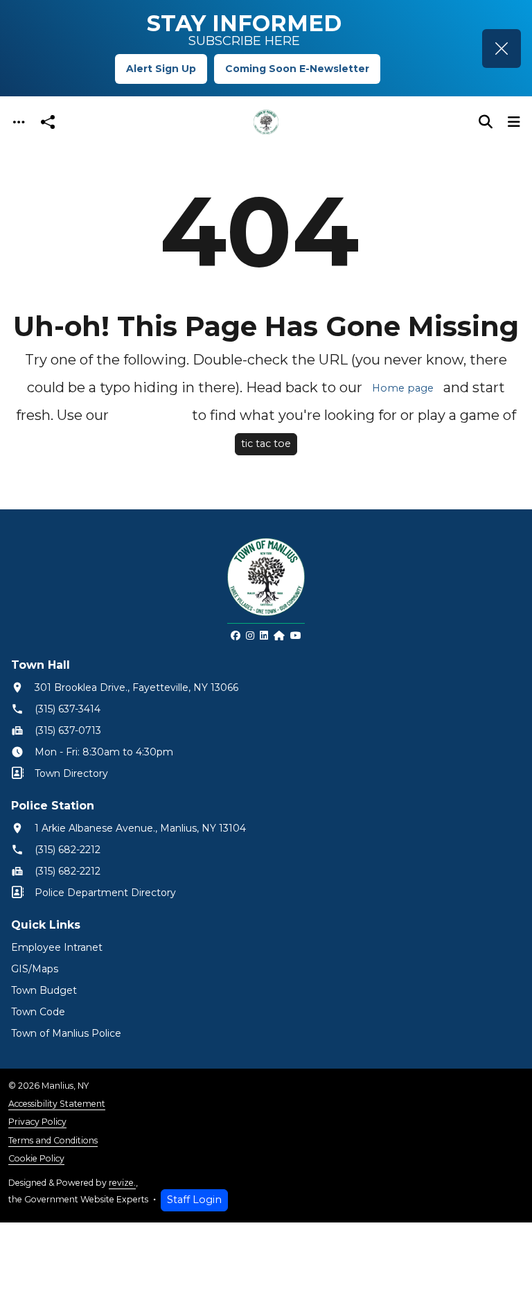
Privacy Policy (37, 1121)
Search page (150, 416)
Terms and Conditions (53, 1140)
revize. (122, 1182)
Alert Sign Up (161, 68)
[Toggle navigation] (19, 122)
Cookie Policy (36, 1158)
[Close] (501, 48)
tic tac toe (266, 443)
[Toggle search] (485, 122)
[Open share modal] (48, 122)
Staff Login (194, 1199)
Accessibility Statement (56, 1103)
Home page (403, 388)
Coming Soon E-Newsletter (297, 68)
